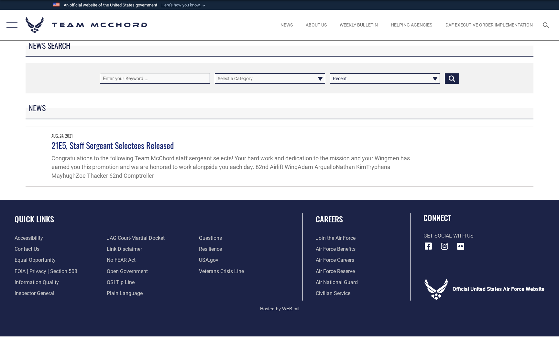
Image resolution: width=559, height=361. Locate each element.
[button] (184, 5)
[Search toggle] (547, 24)
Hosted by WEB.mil (279, 308)
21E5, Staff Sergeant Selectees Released (112, 145)
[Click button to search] (452, 78)
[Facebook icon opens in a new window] (428, 246)
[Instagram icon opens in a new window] (444, 246)
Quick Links (34, 219)
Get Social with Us (448, 236)
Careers (329, 219)
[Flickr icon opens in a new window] (461, 246)
